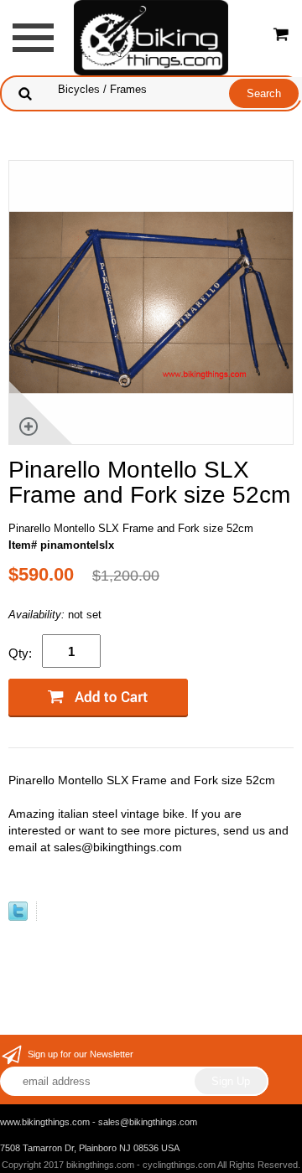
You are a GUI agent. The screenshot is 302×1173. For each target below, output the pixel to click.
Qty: (20, 653)
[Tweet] (18, 917)
